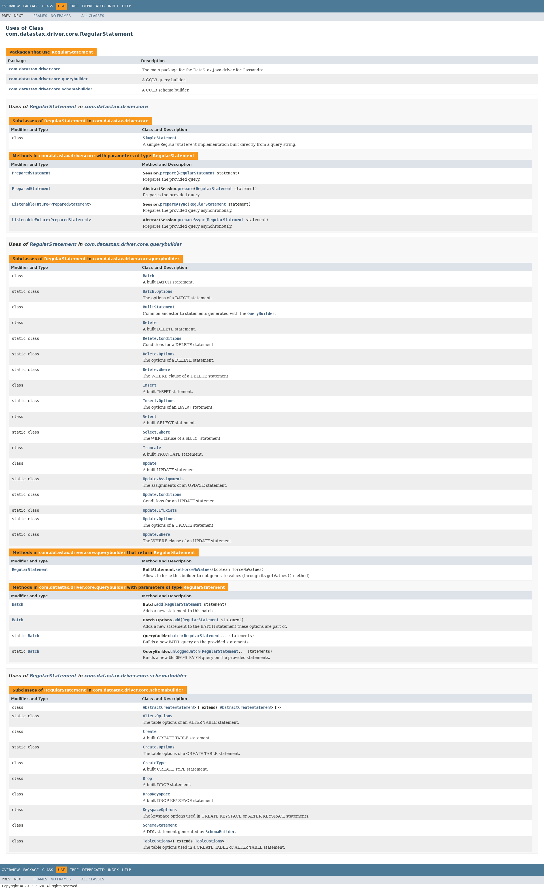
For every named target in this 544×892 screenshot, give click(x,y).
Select (149, 416)
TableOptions (156, 841)
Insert (149, 385)
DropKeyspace (156, 794)
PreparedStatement (31, 173)
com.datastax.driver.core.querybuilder (48, 79)
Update (149, 463)
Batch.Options (157, 291)
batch (176, 635)
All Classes (92, 16)
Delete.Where (156, 369)
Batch (148, 276)
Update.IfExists (160, 510)
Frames (40, 16)
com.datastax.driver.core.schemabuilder (50, 89)
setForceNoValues (193, 569)
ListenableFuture (30, 204)
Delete (149, 322)
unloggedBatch (185, 651)
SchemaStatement (160, 825)
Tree (74, 6)
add (159, 604)
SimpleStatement (160, 138)
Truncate (152, 447)
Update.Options (159, 519)
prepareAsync (173, 204)
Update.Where (156, 534)
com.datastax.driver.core (34, 69)
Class (47, 6)
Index (113, 6)
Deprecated (93, 6)
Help (126, 6)
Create (149, 731)
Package (31, 6)
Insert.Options (159, 400)
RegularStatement (72, 52)
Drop (147, 778)
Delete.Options (159, 354)
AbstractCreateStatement (169, 707)
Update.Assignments (163, 479)
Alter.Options (157, 716)
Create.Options (159, 747)
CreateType (154, 763)
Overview (11, 6)
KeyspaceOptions (160, 809)
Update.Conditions (162, 494)
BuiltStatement (159, 307)
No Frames (61, 16)
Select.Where (156, 432)
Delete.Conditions (162, 338)
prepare (168, 173)
